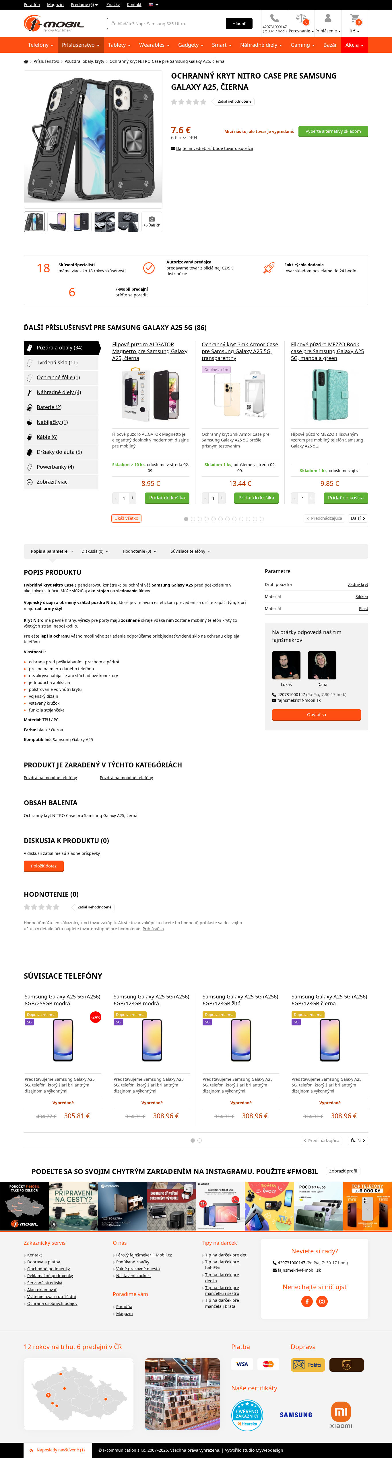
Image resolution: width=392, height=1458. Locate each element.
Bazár (330, 44)
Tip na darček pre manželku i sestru (222, 1290)
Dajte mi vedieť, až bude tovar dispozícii (214, 148)
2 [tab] (193, 519)
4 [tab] (207, 519)
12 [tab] (262, 519)
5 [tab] (213, 519)
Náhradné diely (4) (59, 392)
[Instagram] (322, 1301)
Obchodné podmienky (48, 1268)
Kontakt (134, 4)
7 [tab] (227, 519)
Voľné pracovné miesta (138, 1268)
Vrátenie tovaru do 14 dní (51, 1296)
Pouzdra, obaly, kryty (84, 61)
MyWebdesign (269, 1450)
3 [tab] (200, 519)
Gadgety (189, 44)
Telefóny (39, 44)
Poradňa (32, 4)
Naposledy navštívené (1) (61, 1450)
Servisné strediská (44, 1282)
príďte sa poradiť (131, 295)
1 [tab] (186, 519)
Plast (363, 608)
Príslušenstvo (79, 44)
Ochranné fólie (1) (58, 377)
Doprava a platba (43, 1261)
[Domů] (25, 61)
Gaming (301, 44)
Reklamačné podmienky (50, 1275)
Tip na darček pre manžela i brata (222, 1303)
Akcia (353, 44)
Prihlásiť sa (153, 928)
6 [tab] (220, 519)
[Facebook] (307, 1301)
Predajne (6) (82, 4)
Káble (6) (47, 436)
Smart (220, 44)
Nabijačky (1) (52, 422)
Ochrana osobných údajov (52, 1303)
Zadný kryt (358, 584)
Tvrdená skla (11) (57, 362)
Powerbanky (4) (55, 466)
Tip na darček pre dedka (222, 1277)
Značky (113, 4)
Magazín (55, 4)
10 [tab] (248, 519)
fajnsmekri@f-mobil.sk (299, 700)
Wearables (152, 44)
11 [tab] (255, 519)
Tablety (117, 44)
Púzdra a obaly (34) (59, 347)
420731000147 (311, 694)
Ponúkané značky (132, 1261)
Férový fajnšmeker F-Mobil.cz (144, 1255)
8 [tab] (234, 519)
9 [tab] (241, 519)
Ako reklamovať (42, 1289)
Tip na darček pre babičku (222, 1265)
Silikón (362, 596)
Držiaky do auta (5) (59, 451)
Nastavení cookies (133, 1275)
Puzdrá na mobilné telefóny (50, 777)
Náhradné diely (259, 44)
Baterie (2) (49, 407)
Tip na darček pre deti (226, 1255)
